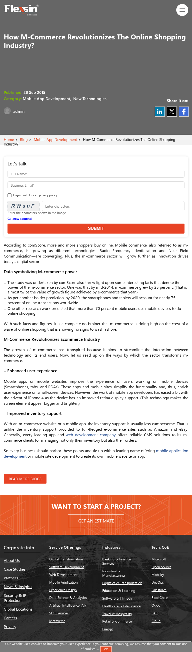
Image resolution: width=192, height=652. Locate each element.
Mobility (158, 574)
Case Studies (15, 569)
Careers (10, 617)
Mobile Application (63, 582)
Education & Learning (118, 590)
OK (106, 649)
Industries (111, 547)
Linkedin (160, 112)
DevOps (158, 582)
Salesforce (159, 589)
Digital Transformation (66, 559)
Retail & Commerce (117, 621)
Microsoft (159, 559)
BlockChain (160, 597)
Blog (24, 139)
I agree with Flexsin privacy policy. (35, 195)
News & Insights (18, 586)
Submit (96, 228)
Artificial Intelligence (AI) (67, 605)
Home (9, 139)
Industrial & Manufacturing (113, 573)
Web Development (63, 574)
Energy (107, 629)
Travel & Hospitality (117, 613)
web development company (91, 434)
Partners (11, 577)
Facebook (184, 112)
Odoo (156, 605)
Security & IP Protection (15, 598)
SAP (155, 613)
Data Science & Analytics (68, 597)
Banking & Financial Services (117, 561)
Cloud (156, 620)
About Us (12, 560)
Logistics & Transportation (122, 582)
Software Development (66, 566)
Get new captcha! (20, 219)
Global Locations (18, 609)
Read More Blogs (25, 478)
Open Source (161, 566)
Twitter (172, 112)
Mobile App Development (55, 139)
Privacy (10, 626)
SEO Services (58, 613)
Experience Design (63, 589)
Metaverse (57, 620)
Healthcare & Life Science (121, 606)
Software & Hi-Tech (117, 598)
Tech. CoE (160, 547)
